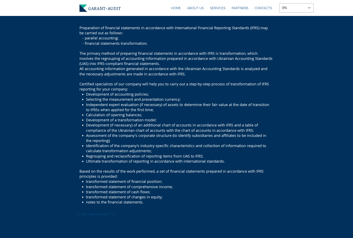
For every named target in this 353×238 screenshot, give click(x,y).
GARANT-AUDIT (104, 8)
